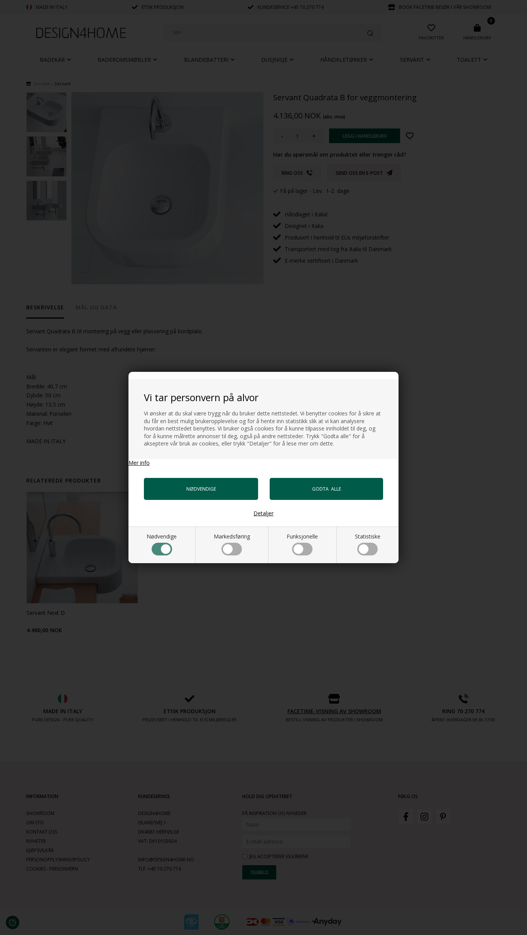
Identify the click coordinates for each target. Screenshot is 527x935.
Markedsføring (232, 536)
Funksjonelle (302, 536)
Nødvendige (162, 536)
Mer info (139, 462)
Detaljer (263, 513)
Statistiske (367, 536)
